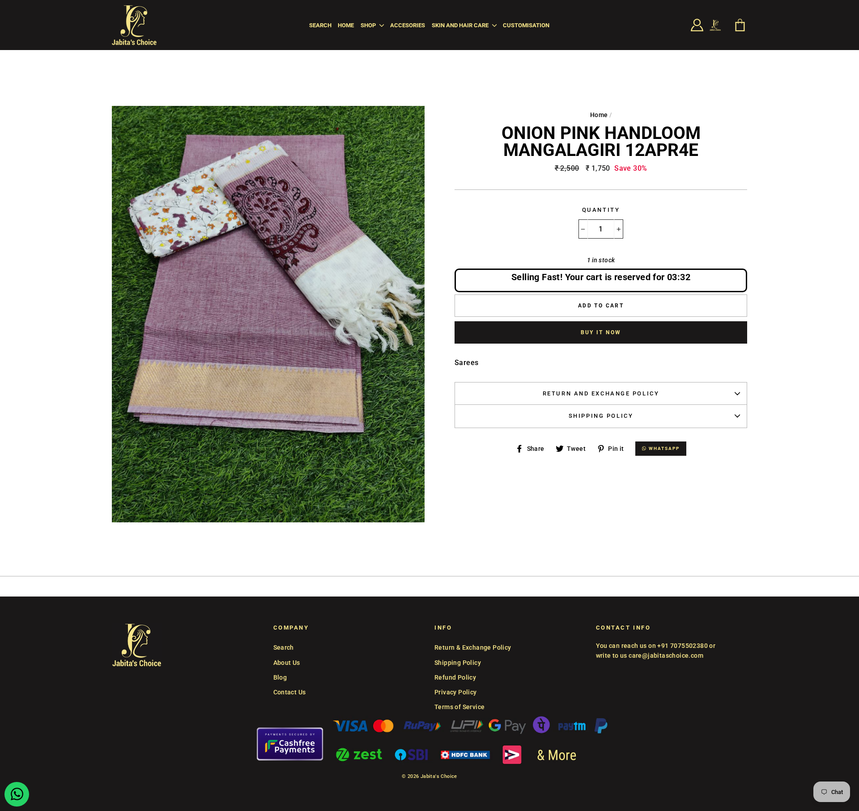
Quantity (601, 209)
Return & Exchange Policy (472, 647)
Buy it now (601, 332)
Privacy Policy (455, 692)
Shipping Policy (601, 415)
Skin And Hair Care (461, 25)
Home (346, 25)
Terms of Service (459, 706)
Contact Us (289, 692)
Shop (369, 25)
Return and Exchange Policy (601, 393)
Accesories (407, 25)
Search (320, 25)
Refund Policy (455, 677)
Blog (280, 677)
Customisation (526, 25)
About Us (286, 662)
